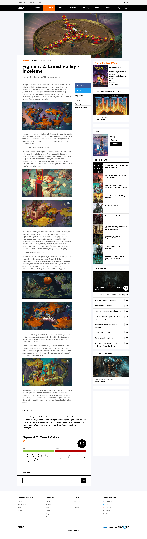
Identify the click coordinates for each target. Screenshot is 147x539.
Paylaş (81, 86)
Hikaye (77, 101)
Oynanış (78, 104)
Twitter (108, 504)
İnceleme (49, 8)
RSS (107, 514)
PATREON (41, 3)
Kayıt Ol (77, 504)
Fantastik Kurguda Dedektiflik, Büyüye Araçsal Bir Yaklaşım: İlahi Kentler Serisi (116, 228)
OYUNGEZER (21, 3)
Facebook (109, 501)
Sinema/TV (74, 8)
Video (61, 8)
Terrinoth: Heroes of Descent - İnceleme (106, 326)
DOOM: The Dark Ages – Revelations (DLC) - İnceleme (108, 318)
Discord (109, 8)
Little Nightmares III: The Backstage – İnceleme (108, 288)
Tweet (81, 91)
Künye (20, 508)
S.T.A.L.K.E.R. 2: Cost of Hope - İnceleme (116, 196)
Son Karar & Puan (81, 107)
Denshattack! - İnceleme (104, 338)
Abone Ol (77, 508)
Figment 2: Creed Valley (106, 63)
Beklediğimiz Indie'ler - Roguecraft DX (113, 237)
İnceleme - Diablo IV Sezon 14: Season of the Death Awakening (116, 258)
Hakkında (20, 501)
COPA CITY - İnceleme (103, 332)
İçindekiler (116, 144)
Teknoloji (85, 8)
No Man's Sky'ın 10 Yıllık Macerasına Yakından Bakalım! (116, 186)
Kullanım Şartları (23, 504)
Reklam (20, 511)
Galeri (48, 511)
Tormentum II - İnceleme (114, 216)
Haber (37, 8)
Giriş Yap (77, 501)
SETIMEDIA (31, 3)
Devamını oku (100, 119)
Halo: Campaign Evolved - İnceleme (114, 247)
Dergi (97, 8)
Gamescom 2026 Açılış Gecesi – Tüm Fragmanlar (116, 166)
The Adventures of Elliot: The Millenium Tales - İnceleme (106, 344)
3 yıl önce (36, 60)
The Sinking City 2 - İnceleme (115, 206)
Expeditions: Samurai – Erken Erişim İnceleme (115, 176)
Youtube (108, 508)
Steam (108, 511)
